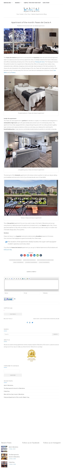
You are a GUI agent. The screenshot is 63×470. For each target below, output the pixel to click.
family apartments (18, 262)
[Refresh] (15, 298)
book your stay (8, 249)
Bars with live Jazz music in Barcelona (14, 394)
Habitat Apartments (39, 25)
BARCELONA (7, 2)
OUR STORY (46, 2)
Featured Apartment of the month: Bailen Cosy (16, 397)
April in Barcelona (8, 385)
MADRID (17, 2)
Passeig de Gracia (40, 62)
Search (56, 334)
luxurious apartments (31, 262)
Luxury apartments (44, 262)
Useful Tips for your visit (32, 2)
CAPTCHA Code (8, 308)
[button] (6, 278)
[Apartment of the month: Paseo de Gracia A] (31, 41)
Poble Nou (7, 391)
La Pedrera (12, 72)
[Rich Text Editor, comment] (31, 284)
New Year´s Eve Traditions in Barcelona (45, 318)
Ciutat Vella (8, 318)
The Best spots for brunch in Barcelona (14, 388)
